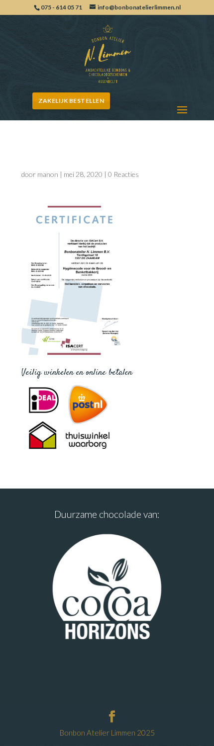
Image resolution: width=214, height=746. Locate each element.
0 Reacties (123, 174)
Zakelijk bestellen (71, 100)
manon (47, 174)
